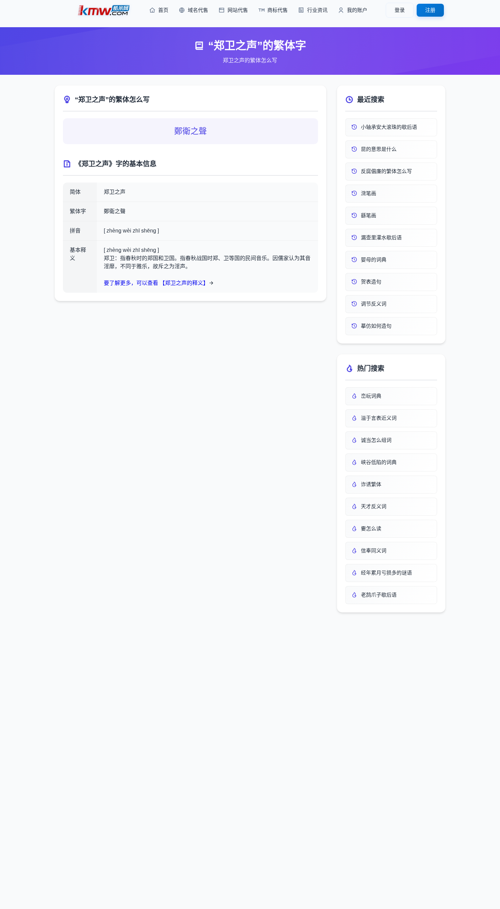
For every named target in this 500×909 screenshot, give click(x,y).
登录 (400, 10)
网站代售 (238, 10)
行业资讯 (317, 10)
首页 (163, 10)
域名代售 (198, 10)
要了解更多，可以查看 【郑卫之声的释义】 (156, 283)
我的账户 (357, 10)
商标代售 (277, 10)
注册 (430, 10)
